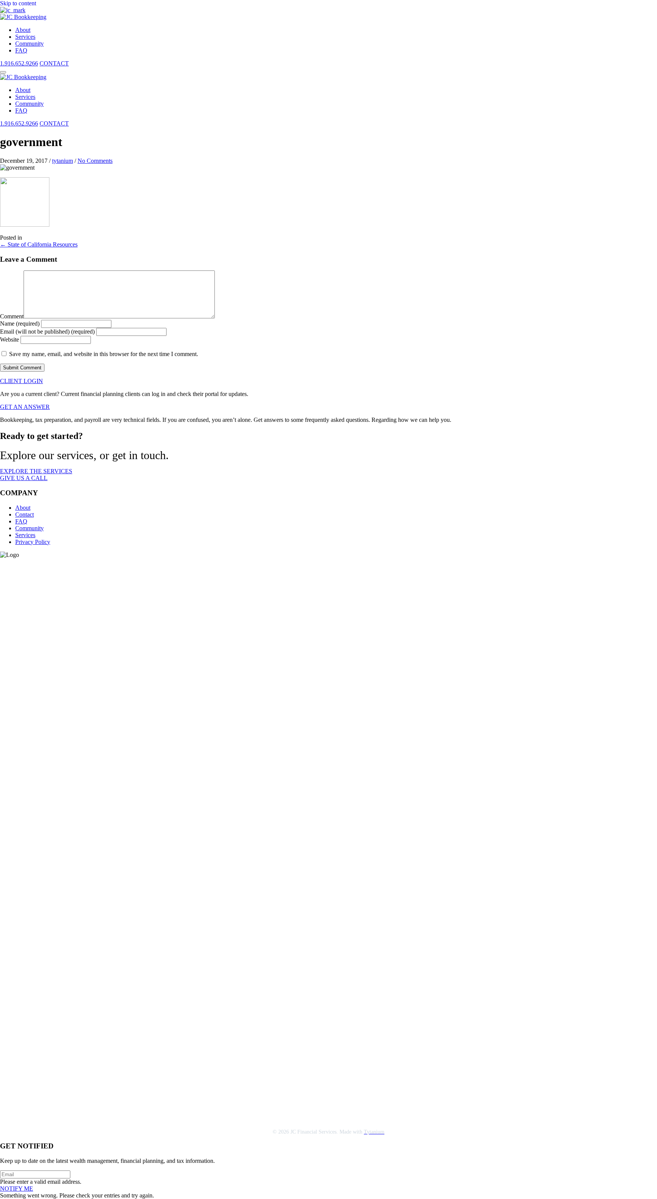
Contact (24, 514)
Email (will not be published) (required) (47, 331)
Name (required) (20, 323)
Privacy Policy (32, 542)
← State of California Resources (39, 244)
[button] (3, 72)
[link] (22, 30)
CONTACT (54, 63)
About (22, 507)
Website (9, 339)
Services (25, 535)
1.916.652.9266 (19, 63)
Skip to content (18, 3)
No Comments (95, 160)
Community (29, 528)
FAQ (21, 521)
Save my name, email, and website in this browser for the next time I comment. (103, 354)
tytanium (62, 160)
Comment (12, 316)
